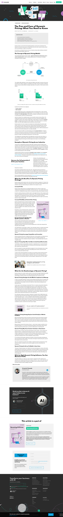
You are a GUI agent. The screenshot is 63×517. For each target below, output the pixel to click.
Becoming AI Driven (32, 428)
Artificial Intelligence (25, 23)
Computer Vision (45, 479)
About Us (44, 2)
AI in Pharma (44, 491)
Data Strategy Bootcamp (46, 485)
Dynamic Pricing (17, 23)
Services (30, 2)
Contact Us (59, 2)
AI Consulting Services (35, 480)
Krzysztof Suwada (21, 31)
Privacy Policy (12, 515)
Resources (51, 2)
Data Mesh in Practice (35, 494)
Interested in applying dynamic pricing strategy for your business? (36, 262)
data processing (41, 461)
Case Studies (40, 2)
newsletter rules (13, 487)
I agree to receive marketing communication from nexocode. (39, 463)
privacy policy (45, 461)
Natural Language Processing (47, 480)
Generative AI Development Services (37, 484)
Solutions (34, 2)
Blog (54, 2)
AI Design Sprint (34, 479)
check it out (30, 443)
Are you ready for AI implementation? (36, 306)
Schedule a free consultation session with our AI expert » (36, 264)
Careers (48, 2)
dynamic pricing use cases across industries (40, 175)
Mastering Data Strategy (35, 493)
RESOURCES (34, 488)
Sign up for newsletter (16, 164)
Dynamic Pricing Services (46, 484)
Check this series (42, 220)
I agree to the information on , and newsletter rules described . (39, 461)
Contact (33, 503)
